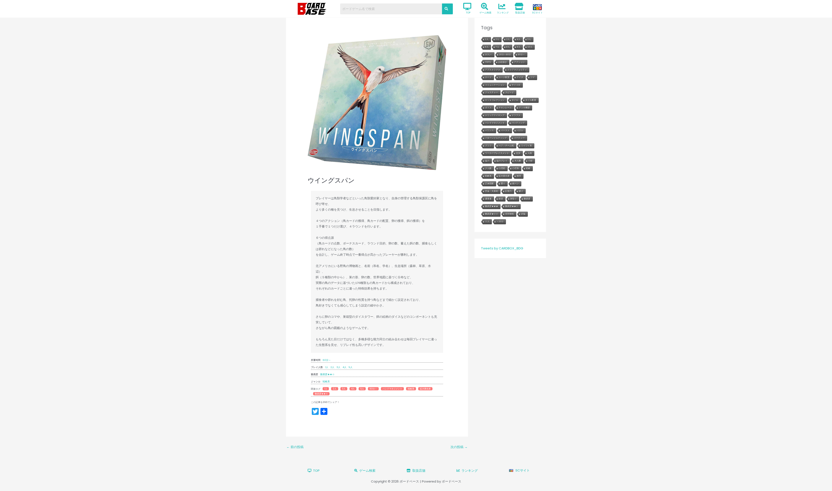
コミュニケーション (495, 85)
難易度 (527, 199)
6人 (487, 47)
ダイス (488, 107)
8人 (508, 47)
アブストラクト (492, 70)
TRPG (488, 62)
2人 (332, 367)
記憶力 (508, 191)
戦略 (528, 168)
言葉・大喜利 (491, 191)
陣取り (513, 199)
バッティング (518, 123)
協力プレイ (502, 161)
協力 (487, 161)
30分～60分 (505, 54)
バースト (505, 130)
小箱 (530, 161)
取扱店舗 (520, 12)
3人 (338, 367)
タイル (515, 100)
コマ (532, 77)
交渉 (518, 153)
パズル (520, 130)
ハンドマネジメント (392, 388)
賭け (521, 191)
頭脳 (523, 214)
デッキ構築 (524, 107)
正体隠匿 (489, 183)
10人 (530, 47)
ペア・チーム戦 (506, 145)
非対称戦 (509, 214)
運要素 (488, 199)
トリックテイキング (495, 115)
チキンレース (505, 107)
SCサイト (537, 12)
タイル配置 (530, 100)
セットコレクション (495, 100)
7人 (497, 47)
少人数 (488, 168)
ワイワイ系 (526, 145)
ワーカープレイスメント (497, 153)
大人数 (518, 161)
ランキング (503, 12)
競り (503, 183)
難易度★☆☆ (491, 214)
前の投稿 (295, 447)
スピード (509, 92)
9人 (518, 47)
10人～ (488, 54)
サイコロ (516, 85)
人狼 (530, 153)
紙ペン (515, 183)
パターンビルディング (496, 138)
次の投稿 (459, 447)
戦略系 (326, 381)
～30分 (500, 221)
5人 (351, 367)
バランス (489, 130)
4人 (344, 367)
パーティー (519, 138)
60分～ (327, 360)
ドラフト (516, 115)
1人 (326, 367)
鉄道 (501, 199)
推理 (519, 176)
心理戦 (502, 168)
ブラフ (488, 145)
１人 (487, 221)
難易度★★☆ (327, 374)
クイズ (520, 77)
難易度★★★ (491, 206)
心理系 (515, 168)
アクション (519, 62)
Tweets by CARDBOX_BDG (502, 248)
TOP (468, 12)
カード (488, 77)
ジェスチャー (491, 92)
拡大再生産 (425, 388)
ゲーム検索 (485, 12)
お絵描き (502, 62)
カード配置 (504, 77)
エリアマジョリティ (517, 70)
